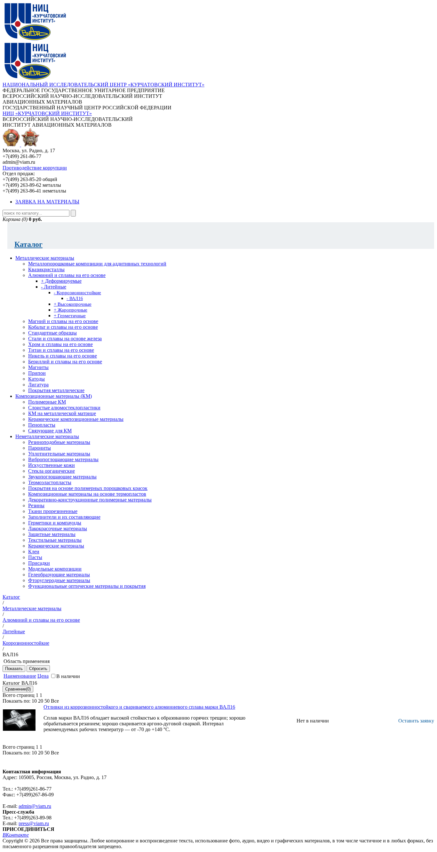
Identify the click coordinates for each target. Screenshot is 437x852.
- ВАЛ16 (75, 298)
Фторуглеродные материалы (59, 580)
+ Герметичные (70, 315)
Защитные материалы (51, 534)
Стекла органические (51, 471)
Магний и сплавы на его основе (63, 321)
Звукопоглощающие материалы (62, 476)
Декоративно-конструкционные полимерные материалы (90, 499)
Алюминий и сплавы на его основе (67, 275)
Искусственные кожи (51, 465)
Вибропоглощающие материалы (63, 459)
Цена (43, 676)
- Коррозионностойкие (77, 292)
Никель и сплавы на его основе (62, 356)
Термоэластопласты (49, 482)
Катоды (36, 379)
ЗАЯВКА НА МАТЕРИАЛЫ (47, 201)
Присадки (39, 563)
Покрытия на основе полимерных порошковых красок (87, 488)
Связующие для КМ (50, 430)
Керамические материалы (56, 545)
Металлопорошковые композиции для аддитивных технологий (97, 263)
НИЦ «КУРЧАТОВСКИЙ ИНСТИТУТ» (47, 113)
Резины (36, 505)
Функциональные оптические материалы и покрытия (87, 586)
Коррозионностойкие (26, 643)
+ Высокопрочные (72, 304)
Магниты (38, 367)
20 (40, 701)
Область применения (27, 661)
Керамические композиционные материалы (75, 419)
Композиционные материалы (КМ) (53, 396)
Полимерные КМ (47, 402)
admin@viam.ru (35, 806)
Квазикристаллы (46, 269)
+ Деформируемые (61, 281)
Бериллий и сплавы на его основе (65, 361)
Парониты (39, 448)
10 (34, 701)
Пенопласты (41, 425)
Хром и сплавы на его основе (60, 344)
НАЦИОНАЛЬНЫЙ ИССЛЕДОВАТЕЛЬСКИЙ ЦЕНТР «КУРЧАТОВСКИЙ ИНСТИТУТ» (103, 84)
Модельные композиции (55, 569)
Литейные (14, 631)
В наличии (68, 676)
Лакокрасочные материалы (57, 528)
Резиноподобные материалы (59, 442)
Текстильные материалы (55, 540)
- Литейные (53, 286)
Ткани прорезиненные (52, 511)
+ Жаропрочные (70, 309)
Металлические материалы (44, 258)
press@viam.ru (34, 823)
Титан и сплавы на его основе (61, 350)
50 (47, 701)
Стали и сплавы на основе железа (65, 338)
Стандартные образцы (52, 332)
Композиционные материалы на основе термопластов (87, 494)
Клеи (33, 551)
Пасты (35, 557)
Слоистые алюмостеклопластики (64, 407)
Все (55, 701)
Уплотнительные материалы (59, 453)
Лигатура (38, 384)
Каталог (28, 244)
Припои (37, 373)
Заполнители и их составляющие (64, 517)
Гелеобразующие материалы (59, 574)
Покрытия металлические (56, 390)
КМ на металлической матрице (62, 413)
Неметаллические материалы (47, 436)
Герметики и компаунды (54, 522)
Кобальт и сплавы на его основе (63, 327)
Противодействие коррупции (35, 167)
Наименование (20, 676)
